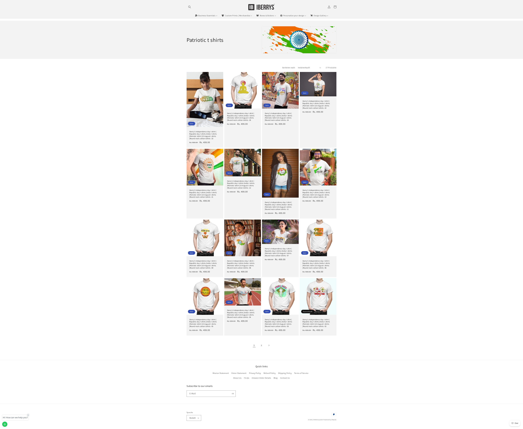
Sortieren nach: (288, 67)
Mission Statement (221, 373)
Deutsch (192, 418)
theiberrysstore (318, 420)
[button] (190, 7)
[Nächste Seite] (269, 345)
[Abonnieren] (232, 393)
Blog (276, 378)
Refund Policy (270, 373)
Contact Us (285, 378)
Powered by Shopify (329, 420)
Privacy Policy (255, 373)
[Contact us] (4, 424)
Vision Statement (239, 373)
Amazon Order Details (261, 378)
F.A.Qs (246, 378)
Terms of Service (301, 373)
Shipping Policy (285, 373)
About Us (237, 378)
